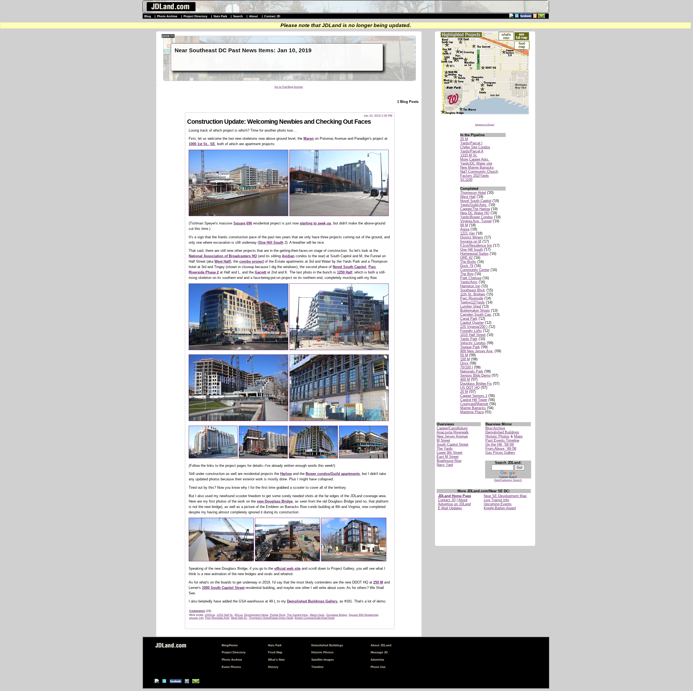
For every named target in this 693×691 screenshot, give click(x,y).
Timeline (317, 667)
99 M (464, 225)
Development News (256, 614)
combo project (251, 261)
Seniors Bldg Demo (475, 375)
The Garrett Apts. (297, 614)
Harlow (286, 474)
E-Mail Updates (450, 508)
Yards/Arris (469, 282)
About (253, 16)
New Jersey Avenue (452, 436)
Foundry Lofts (471, 331)
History (273, 667)
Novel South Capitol (475, 201)
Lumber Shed (470, 306)
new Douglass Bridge (275, 501)
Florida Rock (277, 614)
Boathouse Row (449, 461)
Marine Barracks (473, 408)
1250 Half (344, 272)
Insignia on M (470, 241)
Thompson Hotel (473, 193)
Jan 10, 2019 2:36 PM (378, 115)
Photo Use (378, 667)
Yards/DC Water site (476, 163)
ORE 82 (466, 258)
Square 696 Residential (363, 614)
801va (239, 614)
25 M (464, 139)
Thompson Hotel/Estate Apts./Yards (271, 617)
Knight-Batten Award (500, 508)
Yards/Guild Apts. (474, 205)
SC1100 (466, 180)
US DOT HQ (470, 388)
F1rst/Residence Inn (476, 245)
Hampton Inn (470, 286)
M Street (443, 440)
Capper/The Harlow (475, 209)
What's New (276, 659)
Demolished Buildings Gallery (312, 601)
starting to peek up (315, 223)
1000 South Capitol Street (223, 588)
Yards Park (469, 339)
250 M (378, 582)
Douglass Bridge (336, 614)
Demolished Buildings (502, 432)
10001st (210, 614)
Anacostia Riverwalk (453, 432)
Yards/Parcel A (471, 151)
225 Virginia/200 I (474, 327)
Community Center (474, 270)
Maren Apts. (317, 614)
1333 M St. (469, 155)
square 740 (196, 617)
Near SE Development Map (505, 496)
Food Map (275, 652)
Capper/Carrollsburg (452, 428)
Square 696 (242, 223)
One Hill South (471, 249)
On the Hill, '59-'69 (499, 444)
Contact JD (272, 16)
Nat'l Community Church (479, 172)
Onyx (464, 363)
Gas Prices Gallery (500, 453)
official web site (287, 568)
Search (238, 16)
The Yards (445, 448)
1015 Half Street (473, 335)
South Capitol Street (452, 444)
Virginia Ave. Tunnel (476, 221)
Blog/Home (230, 645)
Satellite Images (322, 659)
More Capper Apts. (474, 159)
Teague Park (470, 347)
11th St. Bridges (472, 294)
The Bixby (468, 262)
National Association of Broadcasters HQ (223, 256)
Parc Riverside (471, 298)
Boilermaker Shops (475, 310)
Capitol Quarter (472, 323)
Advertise (377, 659)
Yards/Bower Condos (476, 217)
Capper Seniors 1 (473, 396)
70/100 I (466, 367)
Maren (308, 138)
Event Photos (231, 667)
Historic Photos (497, 436)
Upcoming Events (498, 504)
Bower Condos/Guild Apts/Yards (315, 617)
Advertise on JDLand (484, 124)
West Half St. (239, 617)
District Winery (471, 237)
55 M (464, 355)
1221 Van (467, 233)
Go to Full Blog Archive (288, 86)
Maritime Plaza (472, 412)
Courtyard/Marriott (474, 404)
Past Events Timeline (502, 440)
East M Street (448, 457)
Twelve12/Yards (472, 302)
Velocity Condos (473, 343)
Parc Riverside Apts (217, 617)
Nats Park (220, 16)
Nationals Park (471, 371)
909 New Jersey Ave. (476, 351)
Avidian (288, 256)
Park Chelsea (470, 278)
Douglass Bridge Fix (476, 384)
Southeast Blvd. (472, 290)
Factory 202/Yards (474, 176)
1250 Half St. (225, 614)
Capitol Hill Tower (473, 400)
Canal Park (469, 319)
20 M (464, 392)
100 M (465, 359)
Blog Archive (495, 428)
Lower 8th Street (449, 453)
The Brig (466, 274)
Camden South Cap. (476, 314)
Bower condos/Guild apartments (333, 474)
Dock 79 (466, 266)
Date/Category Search (508, 479)
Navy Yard (445, 465)
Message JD (379, 652)
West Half (468, 197)
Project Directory (195, 16)
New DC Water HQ (474, 213)
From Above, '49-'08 (500, 448)
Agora (464, 229)
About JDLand (381, 645)
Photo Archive (167, 16)
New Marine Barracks (477, 167)
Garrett (260, 272)
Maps (518, 436)
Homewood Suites (474, 254)
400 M (465, 379)
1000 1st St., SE (202, 144)
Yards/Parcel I (471, 143)
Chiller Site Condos (475, 147)
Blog (147, 16)
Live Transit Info (496, 500)
